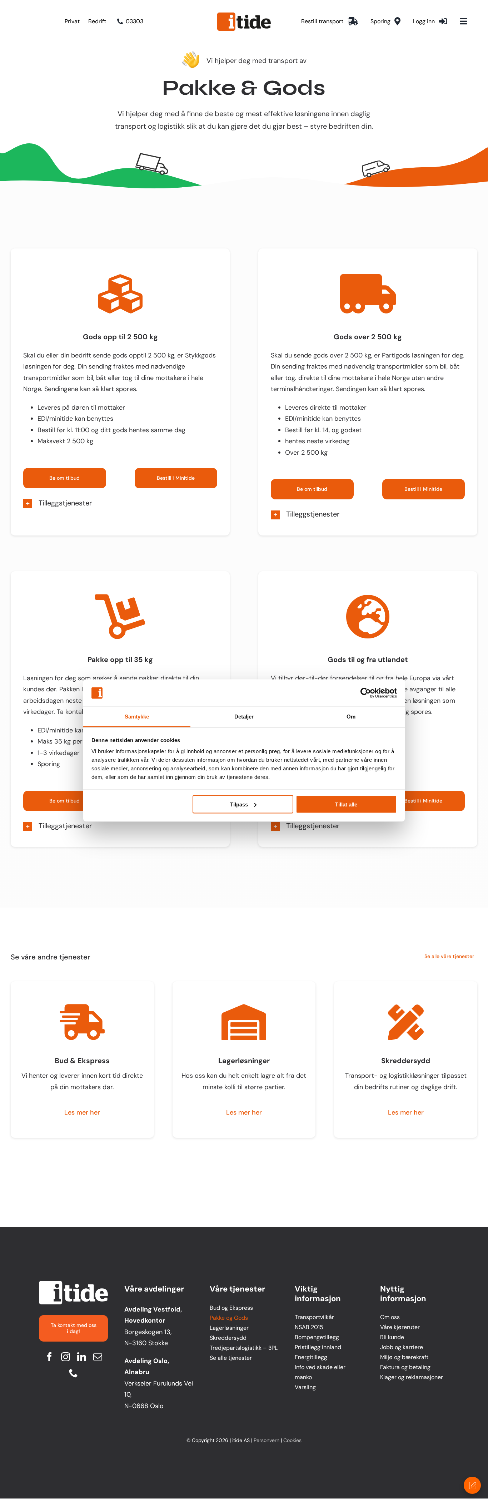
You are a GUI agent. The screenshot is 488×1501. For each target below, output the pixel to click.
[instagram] (65, 1356)
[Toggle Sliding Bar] (463, 21)
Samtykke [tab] (137, 717)
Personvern (266, 1440)
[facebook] (49, 1356)
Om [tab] (351, 717)
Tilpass (239, 804)
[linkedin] (81, 1356)
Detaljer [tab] (244, 717)
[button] (120, 503)
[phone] (73, 1372)
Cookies (292, 1440)
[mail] (97, 1356)
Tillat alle (346, 804)
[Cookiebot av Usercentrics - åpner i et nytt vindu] (365, 693)
